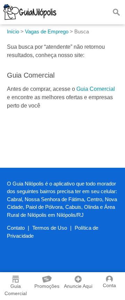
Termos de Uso (49, 228)
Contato (16, 228)
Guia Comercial (95, 89)
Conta (109, 285)
